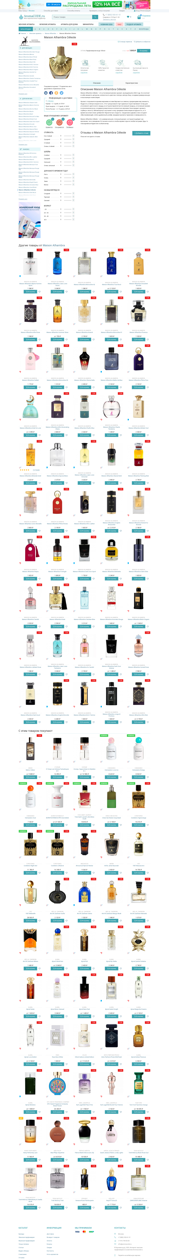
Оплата (49, 1241)
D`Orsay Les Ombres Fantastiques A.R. (57, 770)
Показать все (23, 94)
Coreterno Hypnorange (138, 818)
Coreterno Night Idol (30, 866)
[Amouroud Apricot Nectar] (84, 844)
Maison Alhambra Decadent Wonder (138, 284)
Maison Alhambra (54, 245)
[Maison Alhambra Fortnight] (57, 550)
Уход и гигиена (24, 1244)
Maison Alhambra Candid (26, 76)
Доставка (50, 1234)
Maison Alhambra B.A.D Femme (28, 67)
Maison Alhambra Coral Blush (28, 187)
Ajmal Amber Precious (138, 1057)
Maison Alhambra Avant (26, 114)
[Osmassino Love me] (111, 748)
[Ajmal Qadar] (30, 987)
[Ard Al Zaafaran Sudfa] (57, 892)
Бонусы (49, 1244)
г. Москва (30, 11)
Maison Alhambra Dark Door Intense (111, 667)
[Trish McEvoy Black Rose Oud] (138, 1131)
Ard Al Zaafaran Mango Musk (111, 913)
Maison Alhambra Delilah (30, 380)
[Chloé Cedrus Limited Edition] (84, 1035)
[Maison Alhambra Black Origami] (138, 598)
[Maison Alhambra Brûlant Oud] (138, 406)
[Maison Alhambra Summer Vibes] (57, 311)
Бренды (21, 1234)
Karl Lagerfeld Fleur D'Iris (84, 1105)
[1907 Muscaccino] (138, 844)
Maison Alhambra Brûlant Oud (28, 119)
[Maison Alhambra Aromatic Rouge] (111, 598)
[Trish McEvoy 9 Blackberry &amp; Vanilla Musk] (30, 1179)
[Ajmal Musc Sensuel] (57, 987)
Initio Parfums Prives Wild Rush (111, 1057)
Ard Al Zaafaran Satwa (84, 913)
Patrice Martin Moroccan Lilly (84, 1153)
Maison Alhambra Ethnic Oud (27, 126)
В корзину (143, 51)
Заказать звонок (109, 19)
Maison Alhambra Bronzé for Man (29, 116)
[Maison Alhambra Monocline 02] (84, 263)
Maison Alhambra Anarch (26, 159)
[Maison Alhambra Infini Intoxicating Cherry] (57, 406)
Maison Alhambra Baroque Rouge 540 (29, 169)
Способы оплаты (73, 11)
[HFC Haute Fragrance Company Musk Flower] (57, 1083)
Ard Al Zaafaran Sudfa (57, 913)
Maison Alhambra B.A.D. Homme (29, 162)
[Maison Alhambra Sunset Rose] (138, 645)
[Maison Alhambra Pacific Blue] (84, 406)
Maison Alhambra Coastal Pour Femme (28, 81)
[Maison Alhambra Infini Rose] (30, 311)
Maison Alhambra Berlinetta (27, 180)
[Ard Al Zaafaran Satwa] (84, 892)
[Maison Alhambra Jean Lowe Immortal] (84, 454)
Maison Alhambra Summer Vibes (57, 332)
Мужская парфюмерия (27, 1241)
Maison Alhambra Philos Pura (138, 380)
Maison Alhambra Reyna (30, 571)
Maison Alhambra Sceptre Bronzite (57, 715)
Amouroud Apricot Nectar (84, 866)
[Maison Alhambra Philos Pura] (138, 358)
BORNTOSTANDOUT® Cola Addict (57, 818)
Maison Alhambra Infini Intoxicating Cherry (57, 428)
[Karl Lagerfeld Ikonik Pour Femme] (111, 1083)
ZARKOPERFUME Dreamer (138, 1200)
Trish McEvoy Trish (57, 1200)
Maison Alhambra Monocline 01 (111, 332)
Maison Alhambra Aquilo (26, 111)
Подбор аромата (134, 24)
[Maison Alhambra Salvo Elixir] (138, 550)
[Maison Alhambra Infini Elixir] (138, 693)
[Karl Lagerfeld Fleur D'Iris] (84, 1083)
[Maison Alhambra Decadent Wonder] (138, 263)
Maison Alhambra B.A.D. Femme (28, 64)
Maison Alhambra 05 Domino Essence (27, 153)
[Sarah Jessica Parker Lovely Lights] (111, 1131)
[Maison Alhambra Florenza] (138, 311)
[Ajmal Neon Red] (84, 987)
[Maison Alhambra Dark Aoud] (30, 693)
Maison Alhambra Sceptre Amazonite (111, 523)
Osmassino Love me (111, 770)
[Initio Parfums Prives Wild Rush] (111, 1035)
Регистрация (145, 11)
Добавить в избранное (142, 42)
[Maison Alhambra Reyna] (30, 550)
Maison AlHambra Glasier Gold (28, 102)
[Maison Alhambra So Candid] (84, 645)
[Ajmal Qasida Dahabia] (138, 940)
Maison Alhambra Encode (26, 124)
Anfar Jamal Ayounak (111, 866)
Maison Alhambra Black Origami (28, 69)
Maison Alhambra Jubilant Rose (30, 667)
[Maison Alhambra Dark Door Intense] (111, 645)
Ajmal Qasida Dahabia (138, 961)
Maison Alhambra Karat (57, 619)
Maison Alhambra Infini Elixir (138, 715)
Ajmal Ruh (84, 961)
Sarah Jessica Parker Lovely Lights (111, 1153)
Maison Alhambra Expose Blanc (28, 129)
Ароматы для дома (69, 24)
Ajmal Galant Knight (111, 1009)
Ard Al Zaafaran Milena (30, 961)
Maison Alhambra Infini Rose (30, 332)
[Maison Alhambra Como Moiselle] (30, 502)
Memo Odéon (30, 770)
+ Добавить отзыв (141, 133)
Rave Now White (57, 1057)
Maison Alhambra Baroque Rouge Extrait (29, 172)
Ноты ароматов (52, 1254)
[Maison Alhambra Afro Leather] (84, 502)
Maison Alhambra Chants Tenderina (29, 78)
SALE (119, 24)
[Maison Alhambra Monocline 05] (57, 358)
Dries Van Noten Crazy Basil (111, 818)
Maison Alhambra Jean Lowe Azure (57, 284)
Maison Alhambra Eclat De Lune (30, 428)
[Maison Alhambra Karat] (57, 598)
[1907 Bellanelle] (30, 892)
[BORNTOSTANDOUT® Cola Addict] (57, 796)
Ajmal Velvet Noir (57, 961)
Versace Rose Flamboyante (84, 1200)
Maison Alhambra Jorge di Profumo (111, 715)
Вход (137, 11)
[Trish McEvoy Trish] (57, 1179)
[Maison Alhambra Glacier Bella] (84, 358)
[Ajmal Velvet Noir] (57, 940)
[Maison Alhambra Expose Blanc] (57, 454)
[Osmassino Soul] (30, 796)
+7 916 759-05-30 (123, 1241)
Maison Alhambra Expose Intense (29, 131)
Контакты (50, 1251)
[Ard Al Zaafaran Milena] (30, 940)
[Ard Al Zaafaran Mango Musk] (111, 892)
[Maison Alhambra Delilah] (30, 358)
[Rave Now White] (57, 1035)
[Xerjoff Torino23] (111, 1179)
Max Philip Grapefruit (57, 1153)
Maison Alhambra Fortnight (27, 134)
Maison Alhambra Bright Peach (28, 182)
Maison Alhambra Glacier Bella (84, 380)
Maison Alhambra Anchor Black (28, 109)
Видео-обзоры (24, 1251)
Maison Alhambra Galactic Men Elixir (28, 137)
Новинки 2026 (106, 24)
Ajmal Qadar (30, 1009)
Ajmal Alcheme (30, 1105)
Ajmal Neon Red (84, 1009)
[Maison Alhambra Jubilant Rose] (30, 645)
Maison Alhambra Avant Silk (27, 62)
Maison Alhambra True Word (111, 284)
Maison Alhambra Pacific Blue (84, 428)
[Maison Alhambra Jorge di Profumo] (111, 693)
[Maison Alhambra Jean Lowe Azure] (57, 263)
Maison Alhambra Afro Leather (28, 157)
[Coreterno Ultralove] (57, 844)
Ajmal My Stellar (111, 961)
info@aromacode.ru (125, 1244)
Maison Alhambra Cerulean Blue (28, 185)
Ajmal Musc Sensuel (57, 1009)
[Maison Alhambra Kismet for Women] (138, 502)
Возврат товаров (53, 1237)
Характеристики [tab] (132, 83)
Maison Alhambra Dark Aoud (27, 192)
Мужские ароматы (48, 24)
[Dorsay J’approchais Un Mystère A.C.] (84, 748)
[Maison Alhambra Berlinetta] (111, 550)
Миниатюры (88, 24)
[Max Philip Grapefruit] (57, 1131)
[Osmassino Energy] (138, 748)
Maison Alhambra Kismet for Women (138, 523)
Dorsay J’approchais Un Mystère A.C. (84, 770)
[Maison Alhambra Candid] (30, 598)
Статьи (21, 1247)
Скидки (122, 11)
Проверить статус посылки (99, 11)
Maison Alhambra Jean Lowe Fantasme (57, 667)
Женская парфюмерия (26, 1237)
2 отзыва (36, 470)
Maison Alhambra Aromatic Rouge (29, 52)
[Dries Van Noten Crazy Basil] (111, 796)
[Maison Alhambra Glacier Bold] (111, 454)
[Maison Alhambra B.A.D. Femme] (84, 693)
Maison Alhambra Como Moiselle (29, 85)
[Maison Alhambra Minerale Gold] (30, 454)
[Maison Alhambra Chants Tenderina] (111, 406)
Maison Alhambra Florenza (139, 332)
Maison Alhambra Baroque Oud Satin (28, 165)
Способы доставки (51, 11)
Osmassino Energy (138, 770)
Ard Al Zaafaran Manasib (138, 913)
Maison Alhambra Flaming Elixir (138, 476)
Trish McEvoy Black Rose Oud (138, 1153)
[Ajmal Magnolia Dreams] (138, 987)
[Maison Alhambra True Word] (111, 263)
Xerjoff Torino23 (111, 1200)
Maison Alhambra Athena (26, 54)
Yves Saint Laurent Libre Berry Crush (84, 818)
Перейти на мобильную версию (129, 1255)
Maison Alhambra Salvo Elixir (138, 571)
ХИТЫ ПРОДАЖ (26, 29)
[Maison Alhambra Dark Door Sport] (84, 550)
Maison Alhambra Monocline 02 (84, 284)
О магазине (22, 1254)
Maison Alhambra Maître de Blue (111, 380)
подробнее (84, 72)
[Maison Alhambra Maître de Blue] (111, 358)
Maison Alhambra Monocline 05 (57, 380)
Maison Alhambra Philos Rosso (57, 524)
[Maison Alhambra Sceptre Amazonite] (111, 502)
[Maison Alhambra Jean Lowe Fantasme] (57, 645)
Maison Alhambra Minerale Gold (30, 476)
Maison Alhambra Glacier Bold (112, 476)
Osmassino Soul (30, 818)
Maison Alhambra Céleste (27, 190)
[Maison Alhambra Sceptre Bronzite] (57, 693)
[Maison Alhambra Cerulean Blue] (84, 598)
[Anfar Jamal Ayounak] (111, 844)
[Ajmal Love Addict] (30, 1035)
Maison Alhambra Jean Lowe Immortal (84, 476)
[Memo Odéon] (30, 748)
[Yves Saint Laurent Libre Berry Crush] (84, 796)
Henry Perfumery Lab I (30, 1153)
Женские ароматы (26, 24)
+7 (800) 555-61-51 (113, 15)
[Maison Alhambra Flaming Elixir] (138, 454)
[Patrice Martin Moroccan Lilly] (84, 1131)
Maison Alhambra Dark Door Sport (29, 121)
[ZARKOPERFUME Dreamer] (138, 1179)
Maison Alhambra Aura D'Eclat (28, 57)
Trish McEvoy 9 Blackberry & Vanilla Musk (30, 1200)
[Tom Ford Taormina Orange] (138, 1083)
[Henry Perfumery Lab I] (30, 1131)
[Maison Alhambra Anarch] (84, 311)
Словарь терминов (126, 42)
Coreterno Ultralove (57, 866)
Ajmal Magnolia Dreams (138, 1009)
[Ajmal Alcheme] (30, 1083)
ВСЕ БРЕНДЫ (144, 29)
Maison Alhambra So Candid (84, 667)
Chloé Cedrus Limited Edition (84, 1057)
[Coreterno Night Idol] (30, 844)
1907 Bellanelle (30, 913)
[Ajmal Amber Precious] (138, 1035)
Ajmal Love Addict (30, 1057)
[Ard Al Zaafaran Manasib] (138, 892)
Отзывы (21, 1258)
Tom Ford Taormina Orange (139, 1105)
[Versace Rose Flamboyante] (84, 1179)
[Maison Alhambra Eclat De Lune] (30, 406)
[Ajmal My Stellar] (111, 940)
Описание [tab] (97, 83)
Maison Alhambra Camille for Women (27, 72)
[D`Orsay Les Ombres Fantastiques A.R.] (57, 748)
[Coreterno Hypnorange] (138, 796)
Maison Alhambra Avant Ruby (27, 59)
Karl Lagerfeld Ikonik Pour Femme (111, 1105)
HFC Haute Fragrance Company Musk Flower (57, 1105)
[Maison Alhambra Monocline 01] (111, 311)
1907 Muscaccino (138, 866)
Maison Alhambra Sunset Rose (138, 667)
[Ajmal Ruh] (84, 940)
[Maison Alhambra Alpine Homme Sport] (30, 263)
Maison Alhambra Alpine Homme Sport (29, 105)
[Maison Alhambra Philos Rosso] (57, 502)
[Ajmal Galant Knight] (111, 987)
